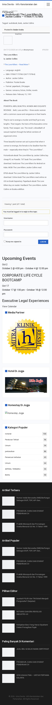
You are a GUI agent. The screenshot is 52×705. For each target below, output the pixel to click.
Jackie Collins (28, 23)
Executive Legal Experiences (25, 301)
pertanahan (9, 451)
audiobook (13, 23)
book (20, 23)
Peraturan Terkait (12, 440)
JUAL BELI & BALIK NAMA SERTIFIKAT (32, 649)
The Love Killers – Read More (16, 65)
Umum (8, 445)
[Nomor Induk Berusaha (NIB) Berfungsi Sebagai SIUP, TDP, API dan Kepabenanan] (8, 501)
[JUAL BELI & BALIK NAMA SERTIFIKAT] (8, 652)
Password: (8, 230)
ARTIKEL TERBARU (13, 469)
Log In (43, 242)
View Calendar (9, 306)
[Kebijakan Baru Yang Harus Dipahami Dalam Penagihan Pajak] (8, 628)
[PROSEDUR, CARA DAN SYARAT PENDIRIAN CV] (8, 514)
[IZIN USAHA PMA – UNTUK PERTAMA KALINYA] (8, 678)
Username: (8, 218)
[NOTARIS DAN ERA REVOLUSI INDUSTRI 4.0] (8, 615)
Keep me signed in (13, 242)
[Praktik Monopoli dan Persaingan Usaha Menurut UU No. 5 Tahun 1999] (8, 527)
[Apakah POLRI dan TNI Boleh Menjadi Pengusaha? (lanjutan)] (8, 601)
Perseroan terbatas (13, 457)
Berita (7, 475)
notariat (8, 434)
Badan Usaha (18, 30)
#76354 (45, 50)
